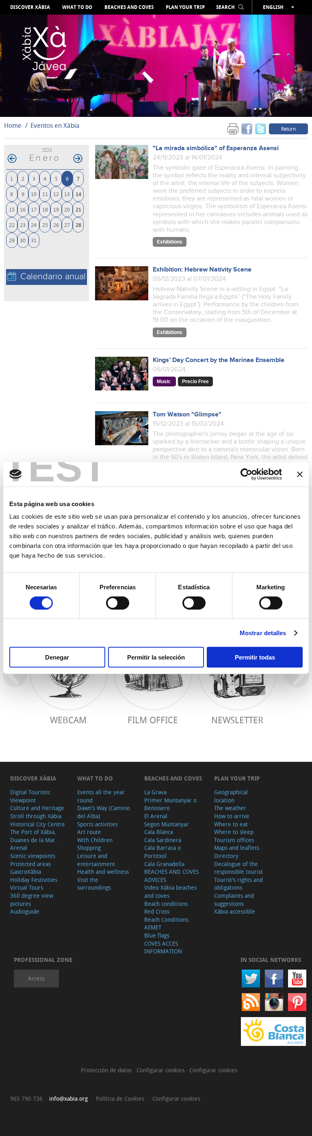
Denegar (57, 657)
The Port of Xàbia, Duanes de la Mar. (33, 836)
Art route (89, 832)
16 (23, 209)
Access (36, 978)
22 (12, 224)
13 (67, 193)
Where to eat (231, 824)
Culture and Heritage (37, 808)
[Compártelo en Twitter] (260, 128)
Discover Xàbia (30, 7)
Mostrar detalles (263, 632)
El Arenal (155, 816)
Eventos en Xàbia (55, 125)
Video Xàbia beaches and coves (170, 891)
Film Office (153, 720)
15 (12, 209)
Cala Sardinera (162, 840)
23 (23, 224)
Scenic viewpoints (32, 856)
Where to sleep (234, 832)
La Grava (155, 792)
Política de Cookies (120, 1098)
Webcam (68, 720)
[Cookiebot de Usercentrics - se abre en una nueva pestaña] (246, 474)
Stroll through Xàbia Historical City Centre (37, 820)
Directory (226, 856)
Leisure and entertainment (96, 860)
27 (67, 224)
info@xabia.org (68, 1098)
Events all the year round (101, 796)
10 (34, 193)
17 (34, 209)
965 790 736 (26, 1098)
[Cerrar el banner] (300, 474)
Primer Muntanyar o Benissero (170, 804)
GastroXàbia (25, 871)
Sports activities (97, 824)
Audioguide (24, 911)
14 (78, 193)
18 (45, 209)
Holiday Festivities (33, 880)
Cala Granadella (164, 864)
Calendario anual (53, 277)
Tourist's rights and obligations (238, 884)
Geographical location (231, 796)
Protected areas (30, 864)
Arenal (18, 847)
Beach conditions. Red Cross (166, 908)
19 (56, 209)
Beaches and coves (129, 7)
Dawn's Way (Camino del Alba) (103, 812)
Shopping (89, 847)
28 (78, 224)
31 (34, 240)
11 (45, 193)
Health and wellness (103, 871)
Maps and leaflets (236, 847)
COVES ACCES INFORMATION (163, 947)
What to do (77, 7)
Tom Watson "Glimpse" (187, 414)
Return (288, 128)
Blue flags (156, 935)
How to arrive (231, 816)
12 (56, 193)
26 (56, 224)
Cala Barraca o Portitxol (162, 852)
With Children (95, 840)
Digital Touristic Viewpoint (30, 796)
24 (34, 224)
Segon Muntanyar (166, 824)
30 (23, 240)
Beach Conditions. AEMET (167, 923)
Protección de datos (107, 1070)
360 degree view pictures (31, 900)
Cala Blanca (158, 832)
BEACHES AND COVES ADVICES (171, 876)
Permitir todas (255, 657)
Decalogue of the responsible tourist (238, 868)
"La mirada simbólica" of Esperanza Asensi (216, 148)
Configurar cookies (161, 1070)
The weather (230, 808)
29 (12, 240)
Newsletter (237, 720)
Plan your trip (185, 7)
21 (78, 209)
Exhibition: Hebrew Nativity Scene (202, 270)
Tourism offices (234, 840)
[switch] (117, 602)
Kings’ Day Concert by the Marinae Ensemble (218, 360)
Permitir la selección (156, 657)
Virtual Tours (26, 887)
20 (67, 209)
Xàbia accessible (234, 911)
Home (13, 125)
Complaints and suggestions (234, 900)
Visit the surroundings (94, 884)
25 (45, 224)
